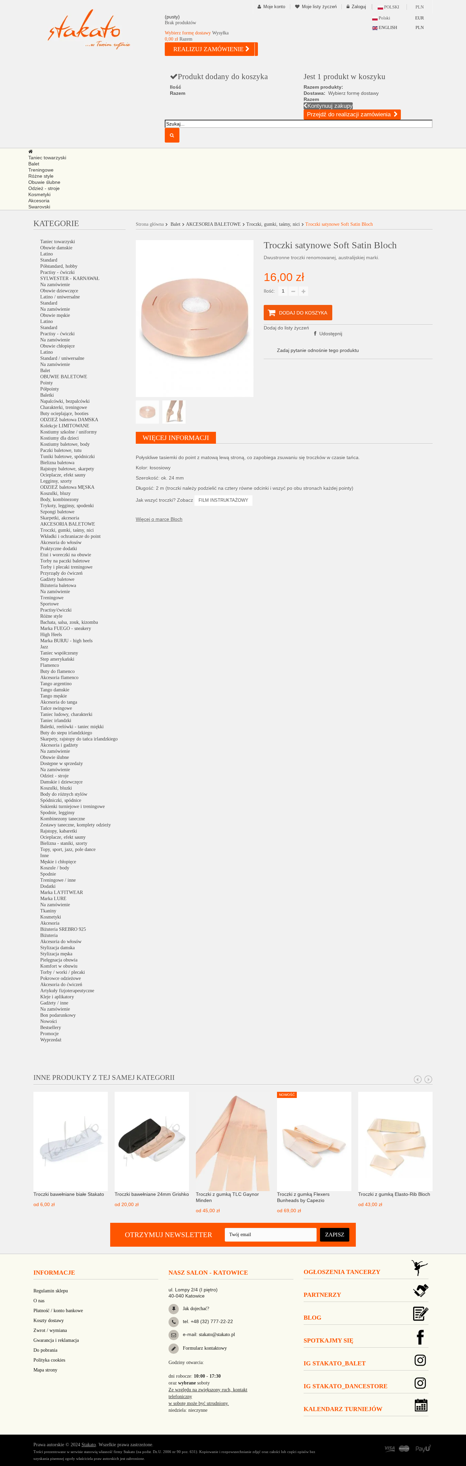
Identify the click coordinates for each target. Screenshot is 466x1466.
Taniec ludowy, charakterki (66, 714)
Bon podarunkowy (58, 1015)
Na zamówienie (55, 284)
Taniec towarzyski (57, 241)
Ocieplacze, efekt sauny (63, 475)
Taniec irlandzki (55, 720)
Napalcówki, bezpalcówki (65, 401)
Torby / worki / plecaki (62, 972)
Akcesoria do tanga (58, 702)
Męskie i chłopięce (58, 861)
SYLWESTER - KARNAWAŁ (70, 278)
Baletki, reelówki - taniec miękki (72, 726)
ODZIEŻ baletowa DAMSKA (69, 419)
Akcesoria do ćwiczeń (61, 984)
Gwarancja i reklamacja (56, 1340)
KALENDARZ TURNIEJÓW (343, 1409)
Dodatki (48, 886)
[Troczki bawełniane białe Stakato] (70, 1141)
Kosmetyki (50, 917)
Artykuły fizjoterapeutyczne (67, 990)
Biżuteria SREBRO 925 (63, 929)
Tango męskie (53, 696)
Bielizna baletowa (57, 462)
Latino (46, 253)
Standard (48, 260)
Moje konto (274, 6)
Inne (44, 855)
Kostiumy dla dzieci (59, 438)
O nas (38, 1300)
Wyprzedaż (50, 1039)
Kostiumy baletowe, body (65, 444)
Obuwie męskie (55, 315)
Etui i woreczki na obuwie (65, 554)
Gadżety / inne (54, 1003)
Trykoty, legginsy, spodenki (67, 505)
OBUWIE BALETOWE (63, 376)
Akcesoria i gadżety (59, 745)
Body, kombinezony (59, 499)
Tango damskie (54, 689)
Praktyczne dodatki (58, 548)
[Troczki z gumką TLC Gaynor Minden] (233, 1141)
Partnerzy (322, 1294)
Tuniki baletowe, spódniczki (67, 456)
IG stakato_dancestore (346, 1386)
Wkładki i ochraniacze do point (70, 536)
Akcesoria (49, 923)
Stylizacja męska (56, 953)
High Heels (51, 634)
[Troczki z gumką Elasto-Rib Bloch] (395, 1141)
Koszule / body (54, 867)
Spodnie (48, 874)
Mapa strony (45, 1370)
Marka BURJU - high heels (66, 640)
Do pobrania (45, 1350)
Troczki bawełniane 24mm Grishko (152, 1194)
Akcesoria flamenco (59, 677)
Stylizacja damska (57, 947)
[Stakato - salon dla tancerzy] (100, 29)
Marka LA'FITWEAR (61, 892)
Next (428, 1079)
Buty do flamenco (57, 671)
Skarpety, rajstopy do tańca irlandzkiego (79, 739)
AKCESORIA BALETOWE (67, 524)
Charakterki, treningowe (63, 407)
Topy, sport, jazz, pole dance (68, 849)
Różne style (51, 616)
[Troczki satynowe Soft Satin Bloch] (147, 412)
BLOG (312, 1317)
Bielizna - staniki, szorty (63, 843)
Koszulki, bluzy (55, 493)
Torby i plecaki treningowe (66, 567)
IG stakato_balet (335, 1363)
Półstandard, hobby (58, 266)
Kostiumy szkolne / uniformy (68, 432)
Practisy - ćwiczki (57, 272)
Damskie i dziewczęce (61, 782)
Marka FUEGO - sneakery (65, 628)
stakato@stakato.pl (217, 1334)
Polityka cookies (49, 1360)
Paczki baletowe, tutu (61, 450)
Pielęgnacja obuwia (58, 960)
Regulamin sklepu (50, 1290)
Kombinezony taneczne (62, 818)
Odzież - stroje (54, 775)
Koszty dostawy (48, 1320)
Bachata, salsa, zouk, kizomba (69, 622)
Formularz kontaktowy (204, 1348)
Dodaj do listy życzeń (286, 328)
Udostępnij (330, 333)
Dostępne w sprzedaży (61, 763)
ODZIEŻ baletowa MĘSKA (67, 487)
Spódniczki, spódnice (60, 800)
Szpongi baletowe (57, 511)
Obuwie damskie (56, 247)
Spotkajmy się (328, 1340)
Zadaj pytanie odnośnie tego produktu (318, 350)
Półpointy (49, 389)
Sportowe (49, 603)
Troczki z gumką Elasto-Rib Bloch (394, 1194)
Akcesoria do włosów (61, 542)
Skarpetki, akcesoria (59, 518)
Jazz (44, 646)
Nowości (48, 1021)
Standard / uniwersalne (62, 358)
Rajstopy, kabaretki (58, 831)
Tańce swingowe (56, 708)
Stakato (89, 1444)
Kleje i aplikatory (57, 996)
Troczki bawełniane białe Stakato (68, 1194)
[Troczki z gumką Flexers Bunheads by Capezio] (314, 1141)
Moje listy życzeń (319, 6)
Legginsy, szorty (56, 481)
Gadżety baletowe (57, 579)
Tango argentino (56, 683)
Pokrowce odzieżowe (60, 978)
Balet (45, 370)
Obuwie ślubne (54, 757)
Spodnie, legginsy (57, 812)
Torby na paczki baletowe (65, 560)
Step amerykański (57, 659)
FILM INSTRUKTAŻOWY (223, 500)
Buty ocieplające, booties (64, 413)
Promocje (49, 1033)
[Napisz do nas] (173, 1335)
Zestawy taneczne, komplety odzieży (75, 824)
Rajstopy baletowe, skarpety (67, 468)
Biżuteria (49, 935)
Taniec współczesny (59, 653)
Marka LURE (53, 898)
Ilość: (269, 291)
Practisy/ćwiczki (56, 610)
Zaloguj (359, 6)
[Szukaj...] (172, 135)
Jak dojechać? (195, 1308)
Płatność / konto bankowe (58, 1310)
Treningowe (51, 597)
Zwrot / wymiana (50, 1330)
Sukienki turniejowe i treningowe (72, 806)
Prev (418, 1079)
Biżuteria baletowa (58, 585)
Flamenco (49, 665)
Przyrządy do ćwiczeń (61, 573)
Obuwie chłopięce (57, 346)
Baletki (47, 395)
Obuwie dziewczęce (59, 290)
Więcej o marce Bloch (159, 519)
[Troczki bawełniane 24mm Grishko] (152, 1141)
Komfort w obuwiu (58, 966)
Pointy (46, 382)
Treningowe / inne (58, 880)
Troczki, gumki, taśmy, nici (67, 530)
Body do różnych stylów (63, 794)
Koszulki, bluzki (56, 788)
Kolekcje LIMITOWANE (64, 425)
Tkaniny (48, 910)
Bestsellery (50, 1027)
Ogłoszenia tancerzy (342, 1272)
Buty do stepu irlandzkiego (66, 732)
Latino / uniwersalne (60, 296)
